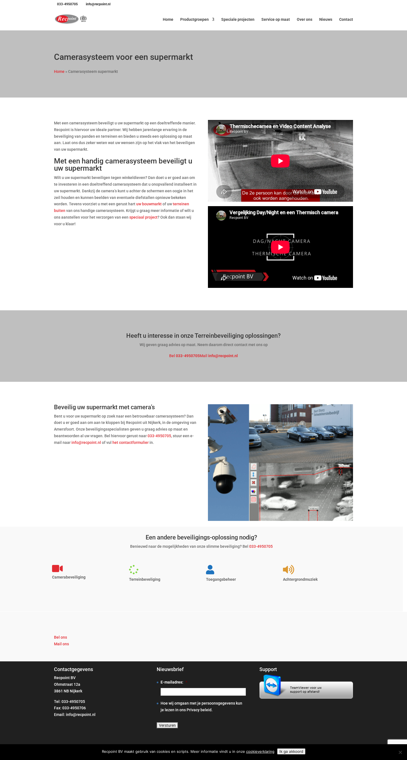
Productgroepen (194, 19)
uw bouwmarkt (149, 204)
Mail (219, 356)
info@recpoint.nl (86, 442)
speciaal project (143, 217)
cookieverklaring (260, 751)
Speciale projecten (237, 19)
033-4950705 (67, 4)
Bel (184, 356)
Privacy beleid (199, 710)
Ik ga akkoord (291, 751)
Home (168, 19)
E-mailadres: (174, 682)
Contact (346, 19)
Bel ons (60, 637)
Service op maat (275, 19)
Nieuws (325, 19)
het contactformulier (130, 442)
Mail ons (61, 644)
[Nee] (400, 752)
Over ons (304, 19)
